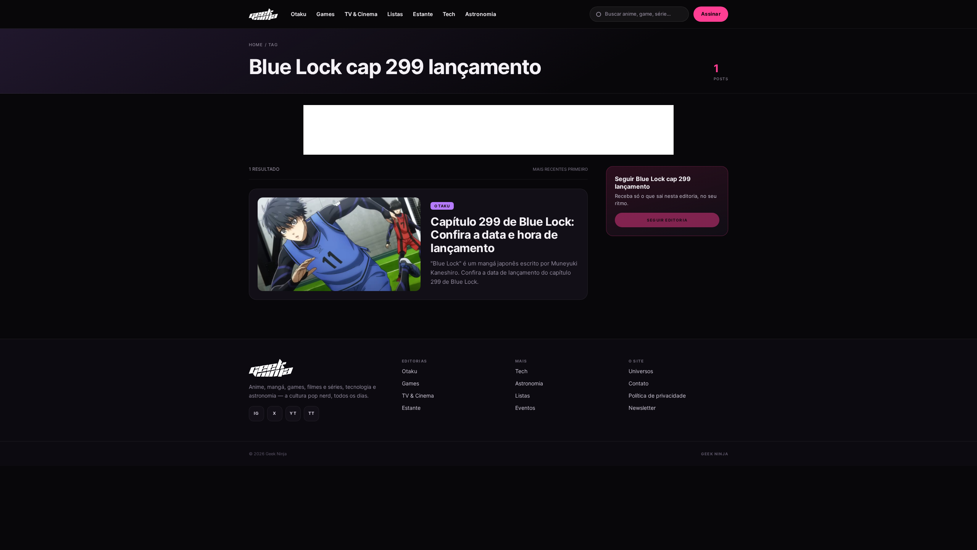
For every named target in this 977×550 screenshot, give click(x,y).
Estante (423, 14)
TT (311, 413)
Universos (641, 371)
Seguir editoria (667, 220)
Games (325, 14)
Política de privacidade (657, 395)
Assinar (711, 14)
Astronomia (480, 14)
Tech (449, 14)
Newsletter (642, 407)
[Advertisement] (488, 130)
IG (256, 413)
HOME (256, 44)
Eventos (525, 407)
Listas (395, 14)
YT (293, 413)
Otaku (298, 14)
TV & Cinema (361, 14)
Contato (638, 383)
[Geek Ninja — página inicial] (263, 14)
